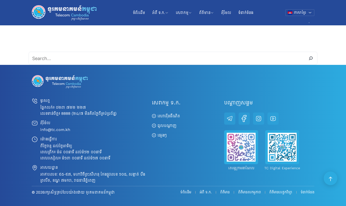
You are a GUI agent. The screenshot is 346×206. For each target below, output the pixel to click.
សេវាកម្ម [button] (182, 12)
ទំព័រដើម (139, 12)
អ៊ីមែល (226, 12)
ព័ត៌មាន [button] (204, 12)
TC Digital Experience (282, 168)
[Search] (310, 58)
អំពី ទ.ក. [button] (158, 12)
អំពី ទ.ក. (206, 192)
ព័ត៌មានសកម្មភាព (249, 192)
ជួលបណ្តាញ (167, 125)
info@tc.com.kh (55, 129)
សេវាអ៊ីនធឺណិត (169, 116)
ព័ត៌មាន (225, 192)
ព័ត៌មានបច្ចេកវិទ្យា (280, 192)
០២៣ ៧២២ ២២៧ (71, 107)
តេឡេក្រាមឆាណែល (241, 168)
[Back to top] (331, 179)
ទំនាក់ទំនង (245, 12)
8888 (65, 113)
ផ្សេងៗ (162, 135)
